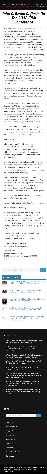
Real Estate (7, 469)
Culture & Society (31, 469)
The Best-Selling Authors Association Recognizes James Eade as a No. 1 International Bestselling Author (23, 391)
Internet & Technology (24, 467)
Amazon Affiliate (12, 427)
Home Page (10, 423)
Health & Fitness (18, 469)
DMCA (8, 443)
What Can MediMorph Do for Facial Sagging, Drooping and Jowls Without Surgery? (25, 291)
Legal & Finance (38, 467)
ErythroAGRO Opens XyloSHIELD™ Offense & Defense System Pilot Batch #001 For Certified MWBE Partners (23, 383)
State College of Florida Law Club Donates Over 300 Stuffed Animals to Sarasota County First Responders (23, 349)
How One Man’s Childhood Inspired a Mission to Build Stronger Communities (27, 300)
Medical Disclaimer (13, 452)
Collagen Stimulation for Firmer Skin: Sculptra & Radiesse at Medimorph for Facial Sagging (27, 282)
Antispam (9, 448)
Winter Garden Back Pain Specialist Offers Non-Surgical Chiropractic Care (23, 368)
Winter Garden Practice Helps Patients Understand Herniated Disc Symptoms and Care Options (24, 356)
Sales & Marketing (9, 467)
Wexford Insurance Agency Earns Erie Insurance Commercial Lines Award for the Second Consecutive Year (27, 318)
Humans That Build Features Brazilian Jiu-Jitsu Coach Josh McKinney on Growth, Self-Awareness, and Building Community (24, 375)
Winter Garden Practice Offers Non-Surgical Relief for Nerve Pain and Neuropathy (24, 362)
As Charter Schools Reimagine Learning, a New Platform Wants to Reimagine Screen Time (26, 308)
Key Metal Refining (11, 212)
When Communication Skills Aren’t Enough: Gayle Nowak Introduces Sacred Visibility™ (24, 342)
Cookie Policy (11, 435)
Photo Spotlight (9, 471)
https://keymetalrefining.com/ (16, 246)
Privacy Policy (11, 431)
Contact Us (10, 456)
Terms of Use (11, 439)
